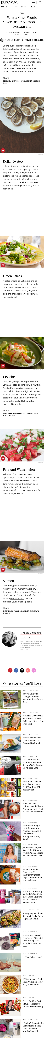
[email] (34, 670)
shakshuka (8, 494)
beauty (15, 7)
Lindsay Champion (15, 40)
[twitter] (22, 670)
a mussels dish (17, 599)
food (23, 7)
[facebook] (16, 670)
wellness (34, 7)
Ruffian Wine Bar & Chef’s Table (26, 62)
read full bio (24, 649)
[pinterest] (3, 150)
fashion (4, 7)
